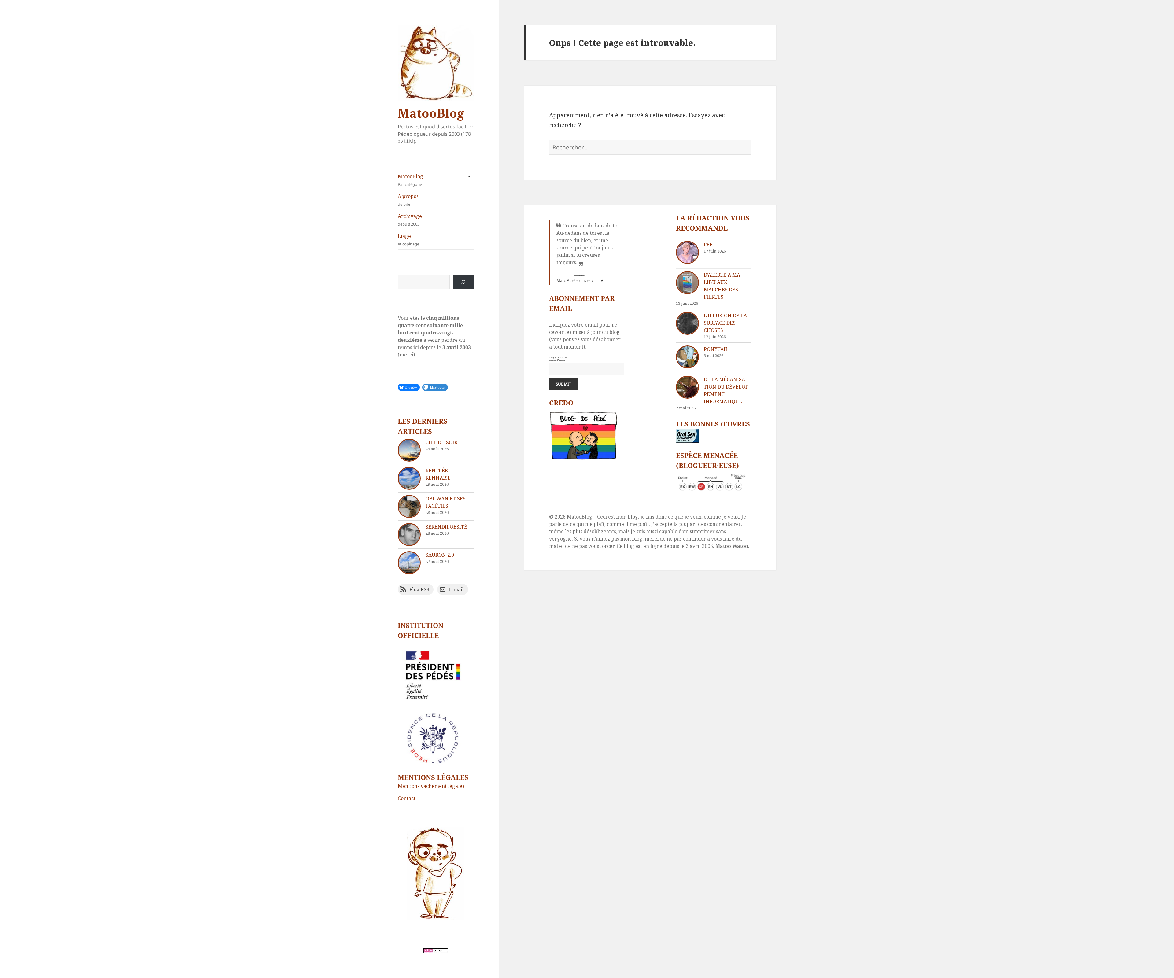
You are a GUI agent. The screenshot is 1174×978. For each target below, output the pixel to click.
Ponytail (716, 349)
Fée (708, 244)
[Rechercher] (463, 282)
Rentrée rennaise (438, 474)
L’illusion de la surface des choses (725, 323)
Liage (408, 240)
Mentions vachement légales (431, 786)
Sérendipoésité (446, 526)
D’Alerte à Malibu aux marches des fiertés (723, 285)
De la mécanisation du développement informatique (727, 390)
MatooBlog (431, 113)
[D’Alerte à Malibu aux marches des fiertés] (687, 282)
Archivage (410, 220)
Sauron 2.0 (440, 555)
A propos (408, 200)
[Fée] (687, 252)
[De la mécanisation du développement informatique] (687, 387)
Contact (406, 798)
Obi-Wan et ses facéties (446, 502)
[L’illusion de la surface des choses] (687, 323)
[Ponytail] (687, 356)
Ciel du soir (441, 442)
